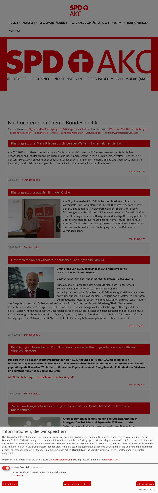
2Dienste (17, 475)
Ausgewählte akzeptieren (77, 484)
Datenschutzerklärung (60, 459)
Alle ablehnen (10, 484)
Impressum (112, 459)
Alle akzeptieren (145, 484)
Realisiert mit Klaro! (147, 489)
